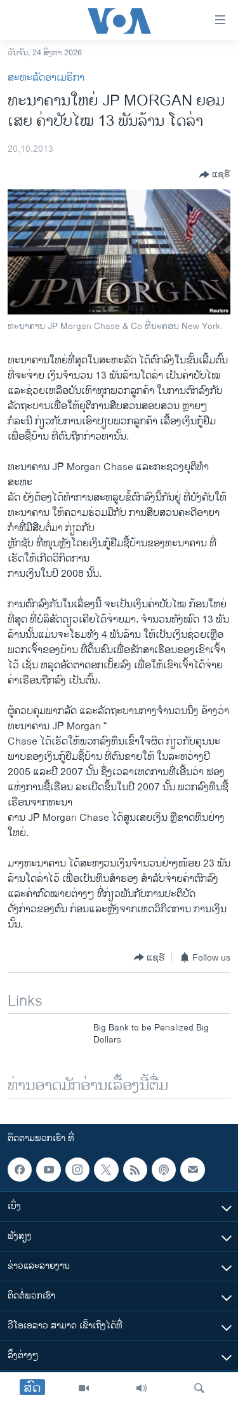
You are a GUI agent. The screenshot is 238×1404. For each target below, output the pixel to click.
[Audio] (141, 1388)
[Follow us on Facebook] (20, 1170)
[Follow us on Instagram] (77, 1170)
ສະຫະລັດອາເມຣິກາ (46, 77)
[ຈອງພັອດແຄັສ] (192, 1170)
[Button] (214, 174)
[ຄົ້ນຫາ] (199, 1388)
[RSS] (135, 1170)
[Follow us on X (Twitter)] (106, 1170)
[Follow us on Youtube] (48, 1170)
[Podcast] (164, 1170)
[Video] (84, 1388)
